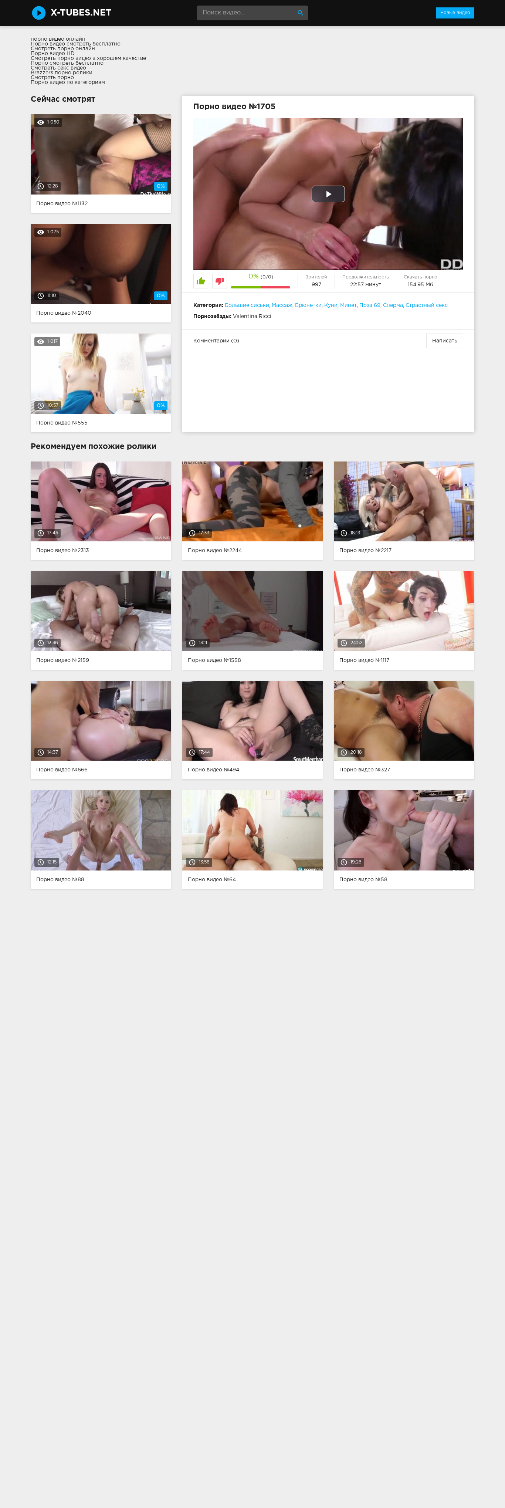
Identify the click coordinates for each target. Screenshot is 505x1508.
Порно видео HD (53, 53)
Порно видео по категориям (68, 82)
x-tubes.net (81, 13)
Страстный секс (427, 305)
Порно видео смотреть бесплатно (76, 44)
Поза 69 (369, 305)
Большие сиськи (247, 305)
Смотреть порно (52, 77)
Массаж (282, 305)
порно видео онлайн (58, 39)
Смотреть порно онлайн (63, 49)
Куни (331, 305)
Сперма (393, 305)
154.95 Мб (420, 285)
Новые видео (455, 13)
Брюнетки (308, 305)
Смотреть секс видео (58, 68)
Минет (348, 305)
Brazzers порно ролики (61, 73)
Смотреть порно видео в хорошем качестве (88, 58)
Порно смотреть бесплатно (67, 63)
